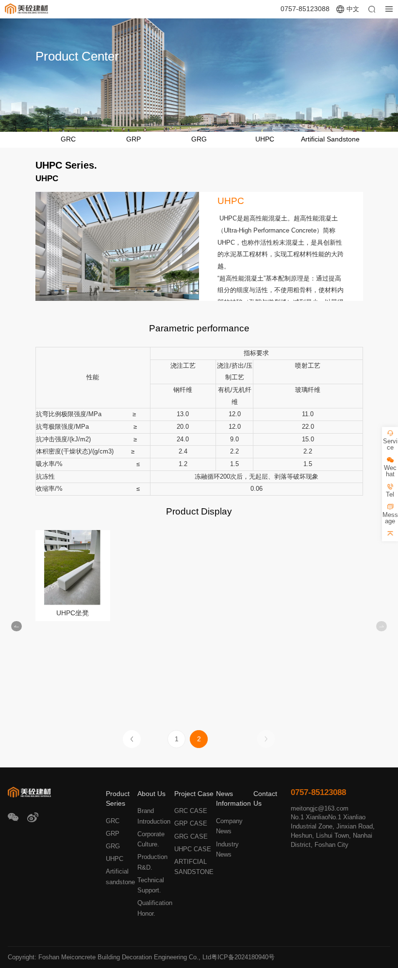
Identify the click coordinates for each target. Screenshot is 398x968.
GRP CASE (190, 823)
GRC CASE (190, 810)
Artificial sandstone (120, 876)
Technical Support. (150, 885)
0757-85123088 (305, 9)
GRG (199, 139)
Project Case (194, 793)
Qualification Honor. (154, 908)
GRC (68, 139)
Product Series (118, 799)
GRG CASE (191, 836)
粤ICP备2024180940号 (243, 957)
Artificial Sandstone (330, 139)
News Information (233, 799)
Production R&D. (152, 862)
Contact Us (265, 799)
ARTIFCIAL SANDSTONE (194, 866)
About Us (151, 793)
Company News (229, 826)
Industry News (227, 849)
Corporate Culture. (151, 839)
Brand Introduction (153, 816)
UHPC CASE (192, 849)
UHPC (264, 139)
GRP (133, 139)
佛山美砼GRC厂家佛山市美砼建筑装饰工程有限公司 (26, 9)
